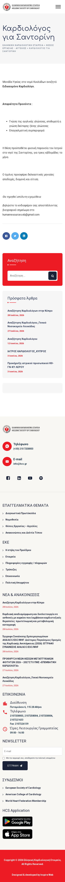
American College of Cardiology (23, 794)
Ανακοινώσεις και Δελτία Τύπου (24, 532)
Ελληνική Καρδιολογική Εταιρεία (42, 860)
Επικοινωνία (13, 576)
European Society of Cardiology (23, 787)
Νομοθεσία (12, 519)
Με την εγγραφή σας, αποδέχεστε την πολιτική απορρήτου (30, 758)
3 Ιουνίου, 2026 (15, 356)
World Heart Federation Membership (26, 801)
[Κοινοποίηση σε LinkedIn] (24, 236)
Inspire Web (46, 874)
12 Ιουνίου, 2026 (16, 343)
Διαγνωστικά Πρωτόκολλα (21, 513)
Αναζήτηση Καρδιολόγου (22, 338)
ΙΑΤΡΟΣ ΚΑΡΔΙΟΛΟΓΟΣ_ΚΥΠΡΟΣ (27, 351)
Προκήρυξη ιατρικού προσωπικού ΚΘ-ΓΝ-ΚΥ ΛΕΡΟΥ (31, 365)
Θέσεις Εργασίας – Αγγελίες (22, 526)
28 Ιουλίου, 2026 (16, 315)
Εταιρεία (11, 556)
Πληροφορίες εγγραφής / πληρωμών (26, 563)
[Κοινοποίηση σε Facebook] (6, 236)
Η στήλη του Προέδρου (18, 550)
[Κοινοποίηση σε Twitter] (15, 236)
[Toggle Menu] (58, 6)
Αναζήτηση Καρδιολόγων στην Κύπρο (30, 310)
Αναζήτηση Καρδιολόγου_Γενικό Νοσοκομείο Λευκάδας (27, 324)
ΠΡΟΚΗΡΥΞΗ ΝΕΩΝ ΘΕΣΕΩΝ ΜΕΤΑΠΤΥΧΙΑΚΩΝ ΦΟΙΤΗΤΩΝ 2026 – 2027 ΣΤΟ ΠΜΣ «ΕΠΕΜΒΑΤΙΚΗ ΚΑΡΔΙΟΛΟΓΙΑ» (29, 662)
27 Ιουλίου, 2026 (16, 331)
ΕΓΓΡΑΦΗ (13, 765)
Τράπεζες (11, 569)
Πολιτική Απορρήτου (17, 582)
